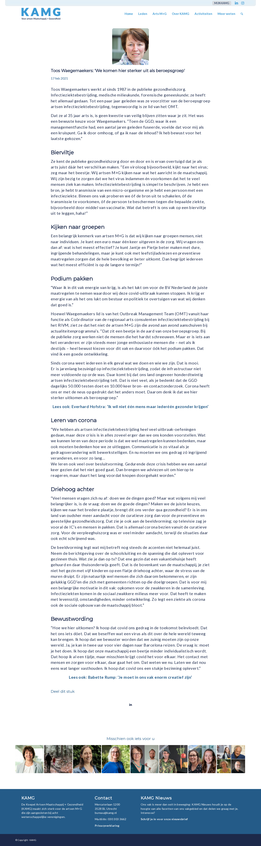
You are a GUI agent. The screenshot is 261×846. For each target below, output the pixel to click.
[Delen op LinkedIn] (130, 704)
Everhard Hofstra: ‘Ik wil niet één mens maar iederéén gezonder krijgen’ (140, 406)
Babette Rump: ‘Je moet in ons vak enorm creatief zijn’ (140, 677)
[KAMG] (38, 13)
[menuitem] (220, 3)
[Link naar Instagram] (243, 3)
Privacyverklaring (107, 825)
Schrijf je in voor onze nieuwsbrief (164, 819)
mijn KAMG (221, 3)
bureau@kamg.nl (106, 812)
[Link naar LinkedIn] (236, 3)
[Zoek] (242, 13)
